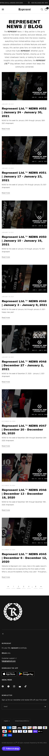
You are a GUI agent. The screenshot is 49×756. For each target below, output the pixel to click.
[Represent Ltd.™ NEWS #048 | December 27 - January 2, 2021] (24, 339)
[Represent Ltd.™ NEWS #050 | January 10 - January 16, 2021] (24, 215)
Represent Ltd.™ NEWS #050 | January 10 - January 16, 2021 (24, 240)
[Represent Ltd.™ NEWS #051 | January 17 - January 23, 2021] (24, 150)
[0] (45, 9)
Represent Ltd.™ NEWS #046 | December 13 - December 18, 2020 (24, 493)
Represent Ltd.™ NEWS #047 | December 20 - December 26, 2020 (24, 429)
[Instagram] (15, 686)
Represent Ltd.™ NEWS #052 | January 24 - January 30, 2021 (24, 112)
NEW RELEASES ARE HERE (37, 3)
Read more (6, 129)
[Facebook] (4, 686)
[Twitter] (10, 686)
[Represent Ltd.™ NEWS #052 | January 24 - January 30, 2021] (24, 86)
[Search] (42, 9)
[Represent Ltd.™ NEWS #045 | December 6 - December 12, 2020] (24, 532)
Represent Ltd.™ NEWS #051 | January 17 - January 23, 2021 (24, 176)
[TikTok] (27, 686)
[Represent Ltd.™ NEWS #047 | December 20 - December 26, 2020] (24, 403)
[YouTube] (21, 686)
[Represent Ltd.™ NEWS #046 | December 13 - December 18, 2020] (24, 467)
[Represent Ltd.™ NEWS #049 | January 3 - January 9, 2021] (24, 279)
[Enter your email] (44, 706)
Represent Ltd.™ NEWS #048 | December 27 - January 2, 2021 (24, 365)
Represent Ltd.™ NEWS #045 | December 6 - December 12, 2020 (24, 558)
